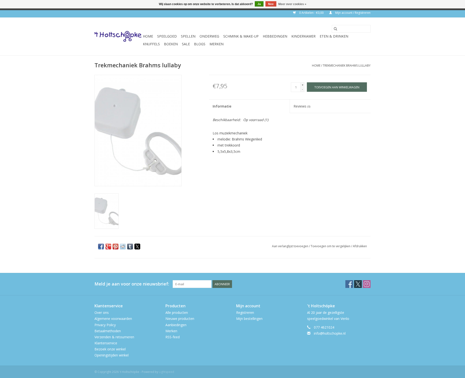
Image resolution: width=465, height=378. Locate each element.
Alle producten (176, 312)
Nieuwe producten (179, 318)
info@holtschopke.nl (330, 333)
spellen (188, 36)
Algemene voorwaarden (113, 318)
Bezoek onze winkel (110, 349)
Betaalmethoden (107, 331)
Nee (271, 4)
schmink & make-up (241, 36)
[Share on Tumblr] (130, 246)
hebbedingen (275, 36)
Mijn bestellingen (249, 318)
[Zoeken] (335, 29)
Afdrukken (360, 246)
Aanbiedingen (175, 325)
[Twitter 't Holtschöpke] (358, 284)
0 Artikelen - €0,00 (311, 13)
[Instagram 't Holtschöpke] (367, 284)
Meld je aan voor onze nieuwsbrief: (131, 283)
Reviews (302, 106)
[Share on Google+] (108, 246)
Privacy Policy (105, 325)
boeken (171, 44)
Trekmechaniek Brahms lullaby (347, 65)
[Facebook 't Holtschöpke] (349, 284)
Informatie (222, 106)
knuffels (151, 44)
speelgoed (167, 36)
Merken (216, 44)
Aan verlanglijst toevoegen (290, 246)
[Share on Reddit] (123, 246)
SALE (186, 44)
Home (148, 36)
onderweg (209, 36)
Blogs (199, 44)
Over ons (101, 312)
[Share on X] (137, 246)
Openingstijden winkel (111, 355)
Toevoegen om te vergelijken (331, 246)
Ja (259, 4)
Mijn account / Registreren (352, 13)
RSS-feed (172, 337)
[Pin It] (115, 246)
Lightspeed (166, 372)
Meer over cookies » (292, 4)
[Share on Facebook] (101, 246)
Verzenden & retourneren (114, 337)
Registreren (245, 312)
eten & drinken (334, 36)
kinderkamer (303, 36)
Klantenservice (105, 343)
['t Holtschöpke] (117, 36)
